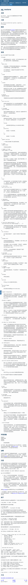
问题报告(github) (18, 2)
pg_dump (13, 29)
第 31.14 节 (15, 446)
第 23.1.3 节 (15, 493)
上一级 (14, 581)
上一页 (2, 580)
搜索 (11, 4)
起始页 (14, 580)
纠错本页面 (24, 2)
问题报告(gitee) (11, 2)
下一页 (25, 580)
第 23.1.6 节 (21, 493)
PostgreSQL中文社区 (4, 2)
